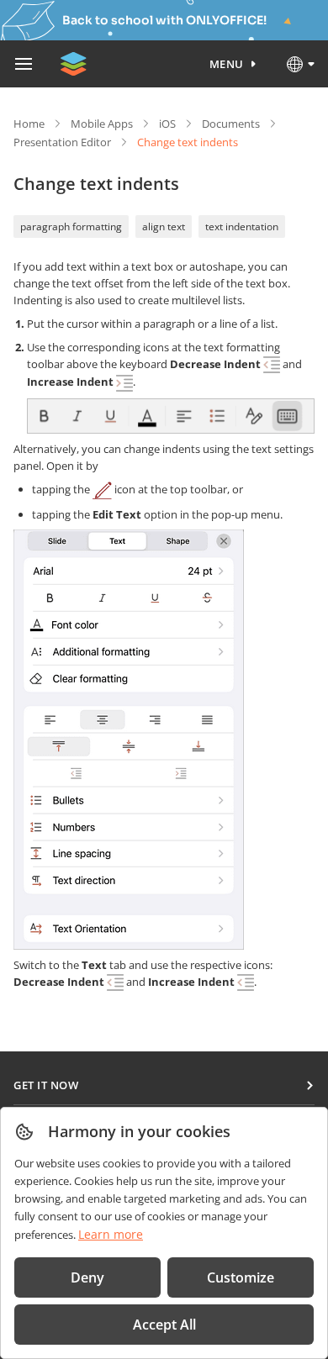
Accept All (164, 1324)
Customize (240, 1277)
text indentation (241, 226)
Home (29, 123)
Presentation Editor (62, 142)
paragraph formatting (71, 226)
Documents (231, 123)
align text (163, 226)
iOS (167, 123)
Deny (87, 1277)
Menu (226, 63)
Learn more (110, 1234)
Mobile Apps (102, 123)
